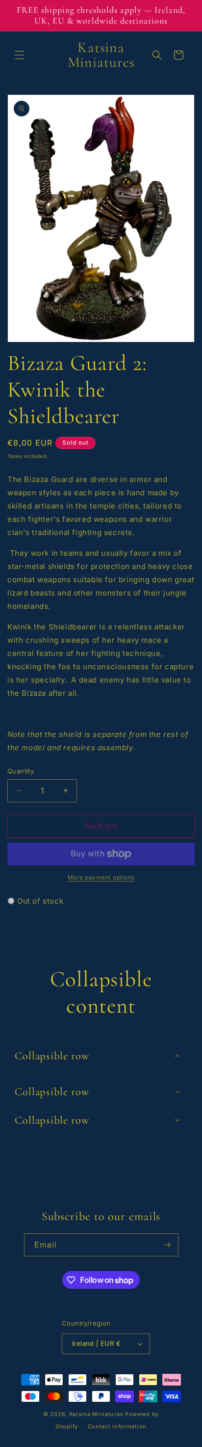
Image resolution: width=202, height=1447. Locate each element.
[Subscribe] (167, 1244)
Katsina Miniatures (96, 1414)
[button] (19, 55)
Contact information (117, 1426)
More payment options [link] (101, 877)
